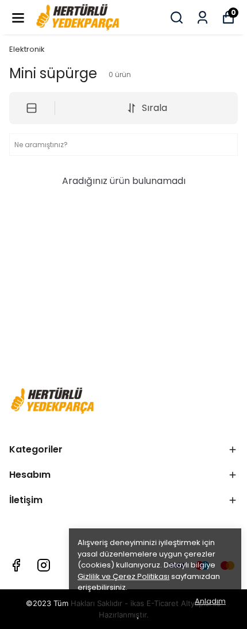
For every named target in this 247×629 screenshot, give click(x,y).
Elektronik (27, 49)
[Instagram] (44, 565)
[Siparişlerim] (202, 17)
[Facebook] (16, 565)
